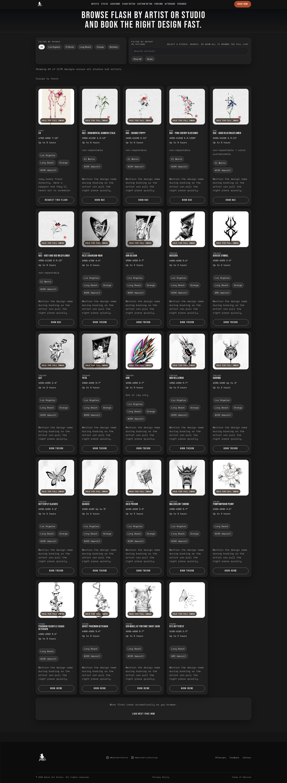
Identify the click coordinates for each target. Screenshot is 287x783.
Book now (243, 4)
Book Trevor (100, 322)
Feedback (182, 4)
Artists (95, 4)
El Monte (70, 47)
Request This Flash (56, 200)
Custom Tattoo (144, 4)
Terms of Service (241, 768)
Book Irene (231, 570)
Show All (137, 59)
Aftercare (170, 4)
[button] (56, 107)
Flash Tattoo (128, 4)
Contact (247, 749)
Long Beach (85, 47)
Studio (150, 59)
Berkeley (114, 47)
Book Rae (100, 200)
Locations (115, 4)
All (42, 47)
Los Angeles (54, 47)
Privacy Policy (160, 768)
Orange (100, 47)
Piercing (158, 4)
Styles (104, 4)
